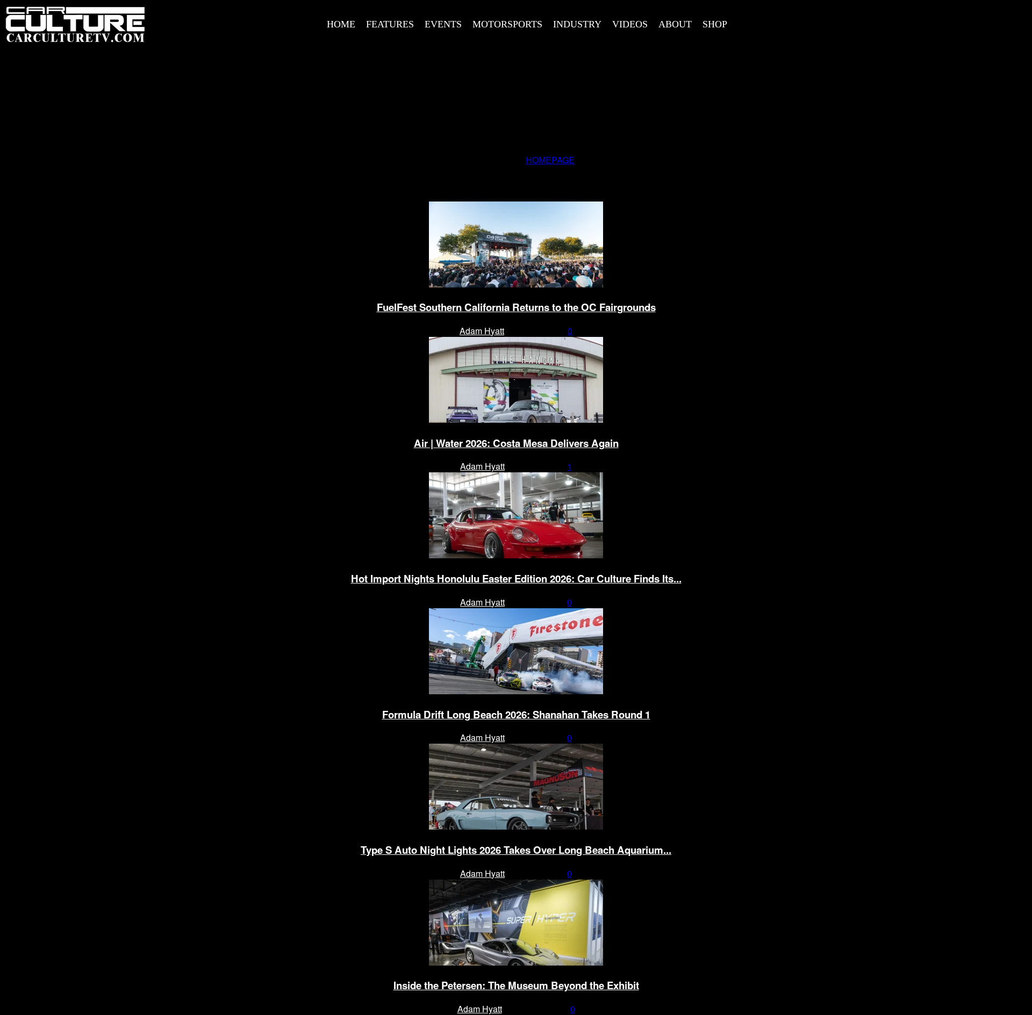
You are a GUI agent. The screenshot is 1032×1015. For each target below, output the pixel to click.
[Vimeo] (936, 22)
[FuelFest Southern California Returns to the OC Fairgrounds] (516, 284)
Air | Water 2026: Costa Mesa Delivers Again (516, 443)
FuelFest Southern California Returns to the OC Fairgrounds (516, 307)
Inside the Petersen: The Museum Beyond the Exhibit (516, 985)
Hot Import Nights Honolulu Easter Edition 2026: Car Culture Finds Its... (516, 578)
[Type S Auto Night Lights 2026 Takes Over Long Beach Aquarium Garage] (516, 826)
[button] (843, 23)
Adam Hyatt (482, 331)
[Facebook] (864, 22)
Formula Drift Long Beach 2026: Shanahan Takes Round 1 (516, 714)
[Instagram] (888, 22)
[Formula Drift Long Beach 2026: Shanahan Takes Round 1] (516, 691)
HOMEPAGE (550, 160)
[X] (912, 22)
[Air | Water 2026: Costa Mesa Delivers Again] (516, 419)
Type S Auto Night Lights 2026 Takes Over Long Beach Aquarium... (516, 850)
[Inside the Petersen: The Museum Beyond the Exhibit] (516, 962)
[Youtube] (960, 22)
